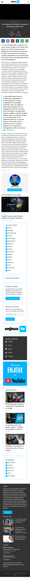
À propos (7, 512)
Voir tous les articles (14, 189)
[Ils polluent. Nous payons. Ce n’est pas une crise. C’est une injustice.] (15, 439)
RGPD (15, 574)
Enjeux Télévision (20, 573)
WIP (12, 130)
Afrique (3, 213)
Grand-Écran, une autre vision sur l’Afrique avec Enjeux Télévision (12, 217)
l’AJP (7, 130)
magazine (3, 170)
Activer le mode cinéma (18, 35)
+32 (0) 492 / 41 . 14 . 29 (9, 551)
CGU (25, 573)
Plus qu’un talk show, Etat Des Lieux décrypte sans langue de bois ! (21, 538)
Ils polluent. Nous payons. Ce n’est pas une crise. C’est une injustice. (15, 448)
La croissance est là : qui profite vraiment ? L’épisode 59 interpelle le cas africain (14, 427)
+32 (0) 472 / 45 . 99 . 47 (9, 557)
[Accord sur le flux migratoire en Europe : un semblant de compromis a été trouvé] (8, 530)
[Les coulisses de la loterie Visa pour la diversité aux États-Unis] (8, 521)
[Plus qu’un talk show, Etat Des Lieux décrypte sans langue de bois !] (8, 539)
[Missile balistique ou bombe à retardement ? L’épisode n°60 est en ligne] (15, 397)
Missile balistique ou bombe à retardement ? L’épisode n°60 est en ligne (15, 406)
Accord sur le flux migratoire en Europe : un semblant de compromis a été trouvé (20, 530)
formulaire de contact (13, 564)
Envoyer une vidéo (13, 298)
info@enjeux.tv (7, 552)
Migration (13, 22)
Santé (18, 22)
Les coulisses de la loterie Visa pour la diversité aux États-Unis (21, 520)
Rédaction (10, 220)
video (9, 170)
